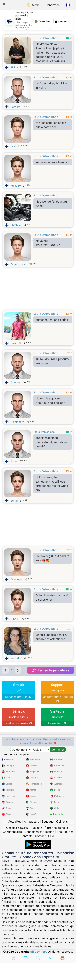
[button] (4, 4)
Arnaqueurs (31, 821)
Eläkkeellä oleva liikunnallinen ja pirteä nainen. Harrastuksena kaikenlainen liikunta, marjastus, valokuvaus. (51, 52)
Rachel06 (16, 658)
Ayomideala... (19, 264)
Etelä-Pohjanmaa (44, 431)
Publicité (36, 827)
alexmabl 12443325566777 (48, 243)
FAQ (51, 836)
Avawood (16, 579)
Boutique (48, 821)
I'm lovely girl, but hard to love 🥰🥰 (52, 558)
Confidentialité (12, 831)
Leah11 (15, 146)
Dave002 (16, 343)
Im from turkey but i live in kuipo (51, 85)
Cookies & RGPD (17, 827)
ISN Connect (38, 951)
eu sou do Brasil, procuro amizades (52, 361)
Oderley (15, 382)
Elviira (14, 67)
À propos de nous (56, 827)
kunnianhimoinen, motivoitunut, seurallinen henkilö (52, 442)
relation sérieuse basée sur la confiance (51, 125)
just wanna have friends (51, 162)
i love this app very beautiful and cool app (50, 400)
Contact (40, 836)
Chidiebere (17, 421)
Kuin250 (16, 185)
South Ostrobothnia (45, 38)
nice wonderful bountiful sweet (51, 203)
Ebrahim (16, 225)
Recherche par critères (53, 670)
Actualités (14, 821)
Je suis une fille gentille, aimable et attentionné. (51, 637)
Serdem (15, 106)
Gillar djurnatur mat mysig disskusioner (53, 597)
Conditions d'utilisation (39, 831)
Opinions (62, 821)
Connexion (53, 5)
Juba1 (14, 461)
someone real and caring (52, 319)
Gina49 (15, 618)
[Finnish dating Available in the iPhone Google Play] (38, 842)
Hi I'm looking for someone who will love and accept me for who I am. (52, 483)
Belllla (14, 500)
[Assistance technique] (62, 958)
